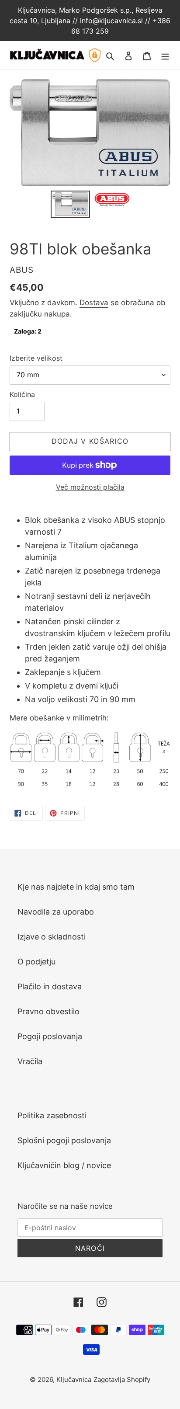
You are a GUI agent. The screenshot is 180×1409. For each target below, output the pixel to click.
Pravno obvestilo (48, 1011)
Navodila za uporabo (55, 911)
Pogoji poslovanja (49, 1036)
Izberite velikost (36, 358)
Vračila (29, 1061)
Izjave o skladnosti (51, 936)
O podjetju (36, 961)
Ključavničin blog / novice (64, 1165)
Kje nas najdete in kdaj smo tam (76, 886)
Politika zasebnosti (52, 1115)
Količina (22, 394)
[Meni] (165, 55)
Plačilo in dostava (49, 986)
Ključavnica (73, 1379)
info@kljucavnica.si (112, 20)
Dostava (94, 302)
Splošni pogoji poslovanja (64, 1140)
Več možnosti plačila (90, 487)
